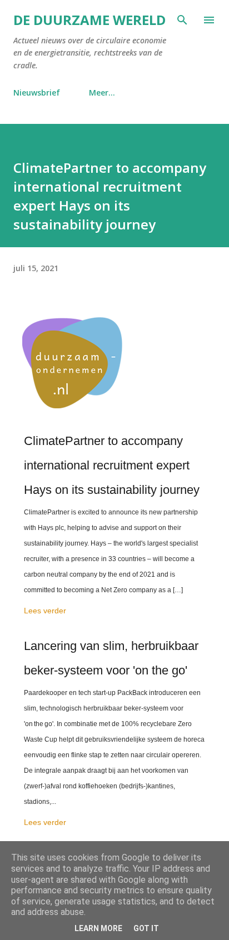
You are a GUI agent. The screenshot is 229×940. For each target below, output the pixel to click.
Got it (146, 928)
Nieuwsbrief (36, 92)
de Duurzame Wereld (89, 20)
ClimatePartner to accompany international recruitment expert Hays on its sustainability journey (112, 465)
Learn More (98, 928)
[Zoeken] (182, 20)
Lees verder (45, 610)
